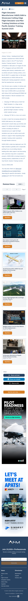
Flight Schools (4, 577)
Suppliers (3, 584)
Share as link (15, 383)
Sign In (19, 3)
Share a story (4, 573)
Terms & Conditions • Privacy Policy (14, 593)
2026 (20, 184)
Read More (7, 217)
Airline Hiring (4, 581)
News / (12, 9)
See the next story (13, 392)
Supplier (17, 575)
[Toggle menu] (25, 3)
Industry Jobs (18, 577)
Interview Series (5, 586)
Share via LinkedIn (15, 379)
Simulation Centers (5, 579)
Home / (6, 9)
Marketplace (18, 573)
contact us (5, 175)
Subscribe (14, 563)
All (1, 575)
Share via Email (15, 375)
